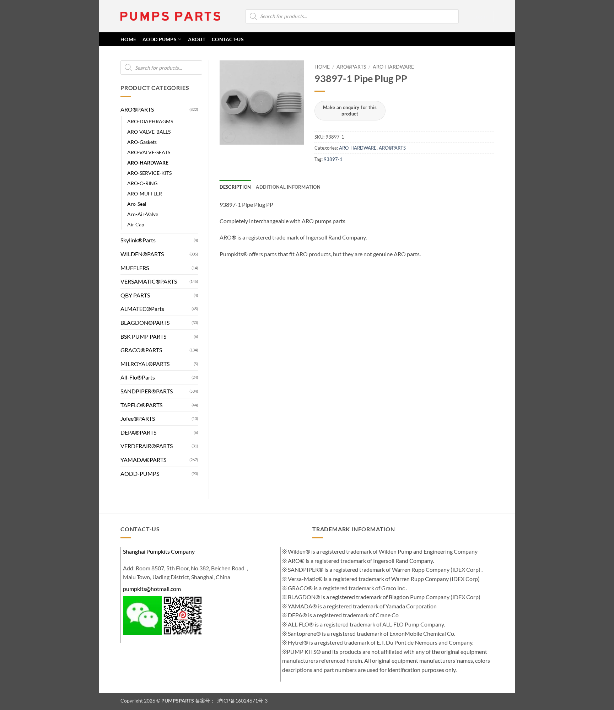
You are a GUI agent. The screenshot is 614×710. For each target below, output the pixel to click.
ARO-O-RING (142, 183)
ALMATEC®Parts (142, 308)
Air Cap (135, 224)
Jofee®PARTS (137, 418)
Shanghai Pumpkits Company (159, 551)
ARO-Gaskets (142, 142)
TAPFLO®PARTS (141, 405)
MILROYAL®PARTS (144, 363)
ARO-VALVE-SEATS (148, 152)
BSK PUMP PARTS (143, 336)
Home (322, 67)
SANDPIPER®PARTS (146, 391)
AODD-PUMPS (139, 473)
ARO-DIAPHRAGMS (150, 121)
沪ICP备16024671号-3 (242, 701)
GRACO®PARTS (141, 349)
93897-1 (333, 159)
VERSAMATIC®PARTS (148, 281)
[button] (480, 16)
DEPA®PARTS (138, 432)
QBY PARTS (135, 295)
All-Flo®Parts (137, 377)
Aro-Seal (136, 204)
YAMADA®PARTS (143, 459)
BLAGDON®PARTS (144, 322)
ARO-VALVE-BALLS (149, 132)
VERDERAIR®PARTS (146, 445)
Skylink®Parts (138, 240)
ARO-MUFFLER (144, 193)
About (196, 39)
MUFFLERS (134, 267)
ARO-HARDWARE (147, 163)
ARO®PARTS (137, 109)
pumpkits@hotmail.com (152, 588)
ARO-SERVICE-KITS (149, 173)
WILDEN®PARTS (142, 254)
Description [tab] (235, 187)
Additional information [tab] (288, 187)
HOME (128, 39)
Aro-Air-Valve (142, 214)
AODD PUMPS (159, 39)
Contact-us (228, 39)
